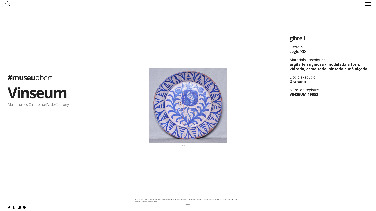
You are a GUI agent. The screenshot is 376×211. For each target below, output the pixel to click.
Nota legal (153, 201)
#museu (30, 77)
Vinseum (37, 92)
